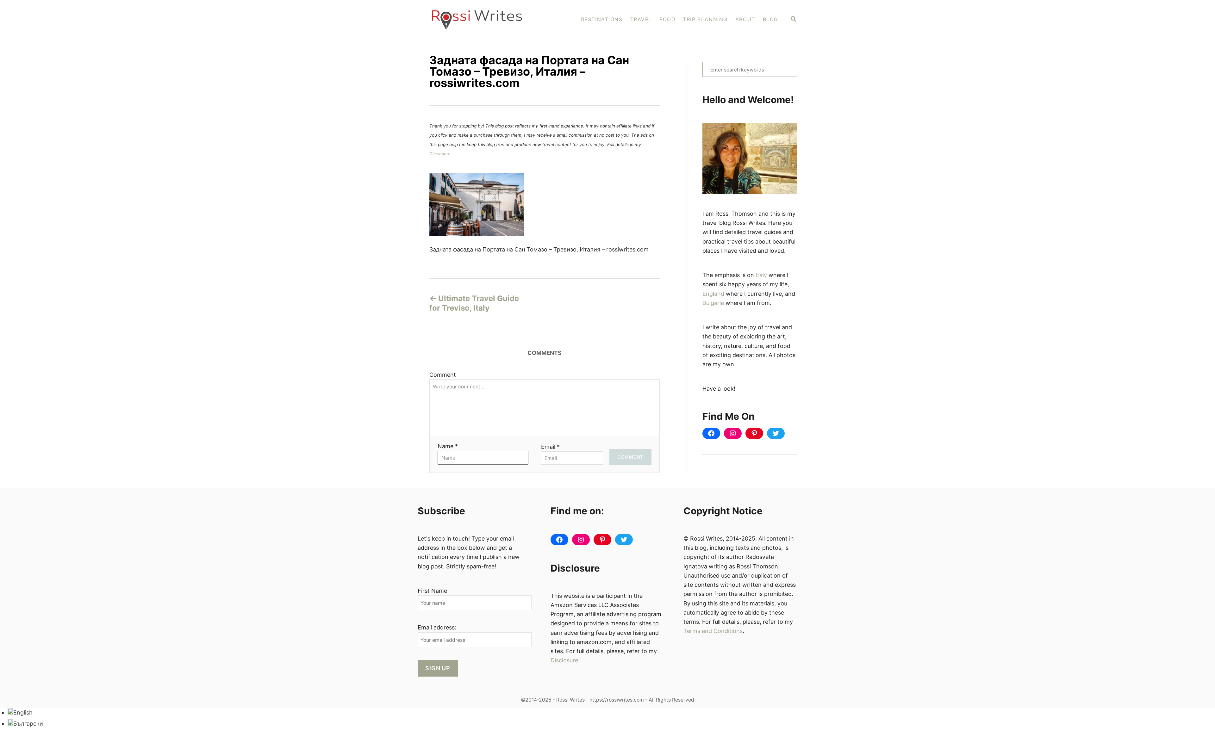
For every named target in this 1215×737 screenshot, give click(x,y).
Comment (442, 374)
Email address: (437, 627)
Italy (761, 275)
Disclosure (440, 153)
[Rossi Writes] (481, 19)
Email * (550, 446)
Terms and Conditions (713, 631)
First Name (432, 590)
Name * (448, 446)
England (713, 293)
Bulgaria (713, 303)
